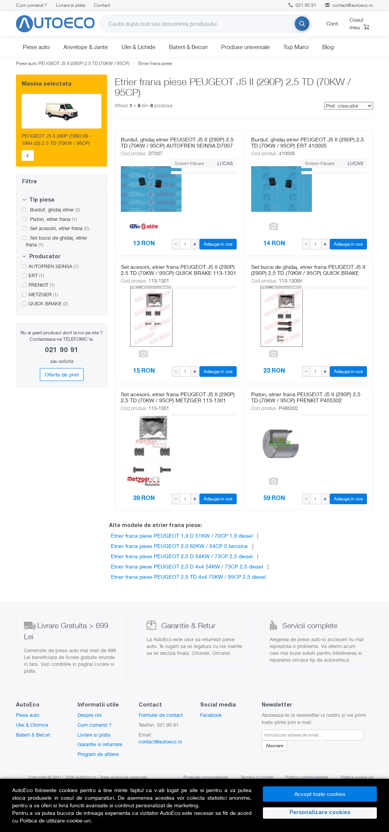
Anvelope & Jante (85, 46)
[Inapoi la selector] (28, 155)
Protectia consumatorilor (205, 777)
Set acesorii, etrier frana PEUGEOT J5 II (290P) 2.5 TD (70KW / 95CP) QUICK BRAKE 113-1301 (178, 270)
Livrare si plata (70, 5)
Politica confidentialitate (307, 777)
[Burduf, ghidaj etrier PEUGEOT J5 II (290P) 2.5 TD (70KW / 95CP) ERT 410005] (274, 189)
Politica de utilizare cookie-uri (55, 820)
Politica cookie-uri (357, 777)
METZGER (43, 294)
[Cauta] (302, 23)
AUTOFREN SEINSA (53, 266)
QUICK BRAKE (48, 303)
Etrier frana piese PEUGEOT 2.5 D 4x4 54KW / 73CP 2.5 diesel (187, 566)
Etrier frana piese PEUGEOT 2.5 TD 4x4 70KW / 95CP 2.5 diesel (188, 576)
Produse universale (245, 46)
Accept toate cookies (319, 794)
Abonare (274, 745)
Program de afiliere (98, 754)
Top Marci (295, 46)
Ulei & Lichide (138, 46)
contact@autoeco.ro (352, 5)
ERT (36, 275)
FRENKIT (41, 285)
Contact (102, 5)
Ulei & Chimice (32, 725)
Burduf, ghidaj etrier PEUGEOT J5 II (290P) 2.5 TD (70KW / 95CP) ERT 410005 (307, 142)
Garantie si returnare (99, 744)
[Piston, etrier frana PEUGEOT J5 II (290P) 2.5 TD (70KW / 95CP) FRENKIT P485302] (274, 443)
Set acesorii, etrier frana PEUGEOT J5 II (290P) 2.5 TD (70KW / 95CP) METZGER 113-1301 (178, 397)
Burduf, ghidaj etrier (54, 209)
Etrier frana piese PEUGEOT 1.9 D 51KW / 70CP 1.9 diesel (182, 535)
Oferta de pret (62, 374)
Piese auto (36, 46)
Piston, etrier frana (52, 219)
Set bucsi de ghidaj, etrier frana (56, 241)
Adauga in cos (218, 244)
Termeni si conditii (257, 777)
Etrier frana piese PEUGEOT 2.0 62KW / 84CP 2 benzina (179, 546)
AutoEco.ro (86, 777)
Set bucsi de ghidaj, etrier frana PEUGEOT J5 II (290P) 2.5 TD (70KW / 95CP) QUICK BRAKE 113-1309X (308, 273)
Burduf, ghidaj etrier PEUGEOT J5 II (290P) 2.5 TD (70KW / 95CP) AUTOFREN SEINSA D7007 (177, 142)
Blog (328, 46)
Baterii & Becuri (188, 46)
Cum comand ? (31, 5)
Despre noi (89, 715)
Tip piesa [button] (41, 200)
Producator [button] (44, 257)
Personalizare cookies (319, 813)
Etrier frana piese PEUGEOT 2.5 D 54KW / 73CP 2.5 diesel (182, 556)
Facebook (211, 715)
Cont (332, 23)
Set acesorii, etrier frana (58, 228)
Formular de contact (161, 715)
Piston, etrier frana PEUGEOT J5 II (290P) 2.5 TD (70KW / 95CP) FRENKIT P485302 (306, 397)
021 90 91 (305, 5)
